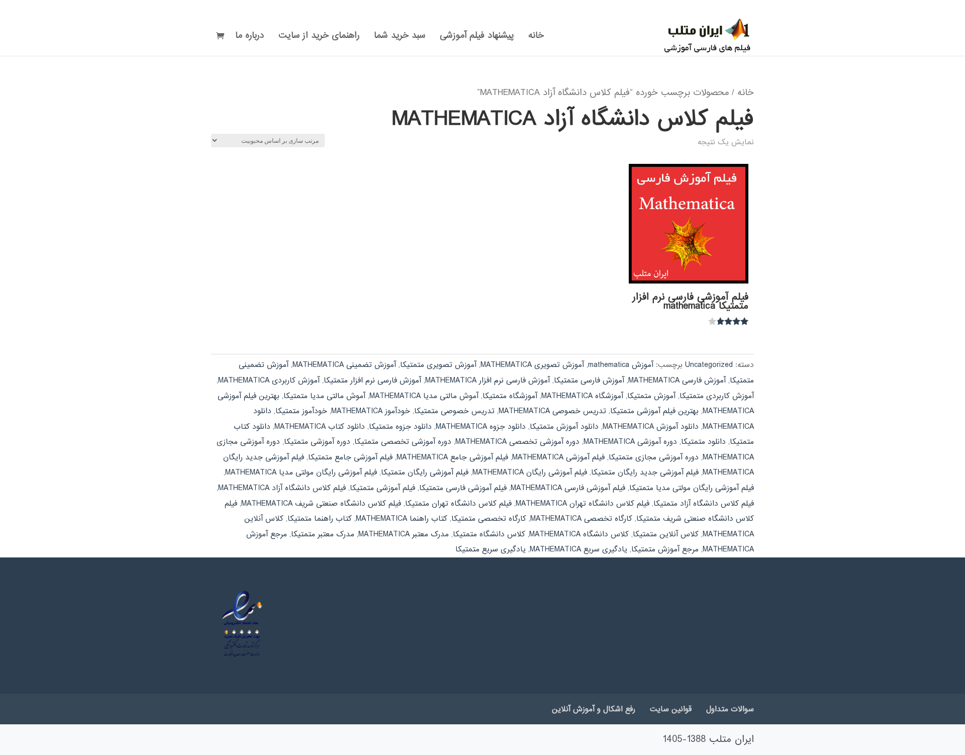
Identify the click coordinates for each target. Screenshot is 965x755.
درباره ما (249, 37)
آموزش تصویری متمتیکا (438, 365)
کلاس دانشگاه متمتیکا (489, 534)
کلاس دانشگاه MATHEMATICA (579, 534)
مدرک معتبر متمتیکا (322, 534)
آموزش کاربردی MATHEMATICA (269, 380)
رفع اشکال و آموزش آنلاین (593, 709)
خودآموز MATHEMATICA (370, 411)
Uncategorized (709, 365)
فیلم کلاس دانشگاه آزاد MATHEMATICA (282, 488)
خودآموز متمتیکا (301, 411)
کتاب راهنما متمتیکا (319, 519)
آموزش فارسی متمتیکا (589, 380)
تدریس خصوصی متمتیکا (454, 411)
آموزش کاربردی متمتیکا (717, 396)
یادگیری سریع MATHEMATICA (578, 549)
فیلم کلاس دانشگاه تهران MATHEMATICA (582, 504)
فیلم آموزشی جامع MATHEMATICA (452, 457)
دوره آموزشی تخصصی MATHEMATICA (517, 442)
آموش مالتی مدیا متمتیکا (324, 396)
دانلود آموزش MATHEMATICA (651, 427)
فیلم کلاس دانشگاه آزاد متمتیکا (703, 504)
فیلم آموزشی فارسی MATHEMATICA (568, 488)
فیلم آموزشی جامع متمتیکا (350, 457)
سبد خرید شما (399, 37)
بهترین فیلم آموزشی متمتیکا (654, 411)
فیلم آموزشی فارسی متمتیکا (463, 488)
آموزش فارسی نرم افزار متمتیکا (372, 380)
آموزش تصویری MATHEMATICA (532, 365)
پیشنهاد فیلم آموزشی (477, 37)
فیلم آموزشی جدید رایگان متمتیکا (645, 472)
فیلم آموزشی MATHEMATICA (558, 457)
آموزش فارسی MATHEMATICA (677, 380)
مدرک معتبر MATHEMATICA (403, 534)
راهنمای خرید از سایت (318, 37)
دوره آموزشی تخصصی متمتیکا (402, 442)
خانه (536, 37)
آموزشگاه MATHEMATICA (582, 396)
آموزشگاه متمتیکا (509, 396)
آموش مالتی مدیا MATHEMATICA (423, 396)
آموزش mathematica (620, 365)
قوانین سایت (671, 709)
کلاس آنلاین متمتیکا (666, 534)
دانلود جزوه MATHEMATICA (481, 427)
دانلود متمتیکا (703, 442)
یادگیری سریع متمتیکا (490, 549)
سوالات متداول (730, 709)
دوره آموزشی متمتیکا (317, 442)
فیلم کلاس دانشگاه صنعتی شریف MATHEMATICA (321, 504)
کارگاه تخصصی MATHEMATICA (581, 519)
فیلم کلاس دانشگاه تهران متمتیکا (458, 504)
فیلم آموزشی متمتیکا (382, 488)
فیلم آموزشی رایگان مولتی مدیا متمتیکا (691, 488)
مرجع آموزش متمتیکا (665, 549)
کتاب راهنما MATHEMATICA (401, 519)
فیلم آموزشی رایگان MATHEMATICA (529, 472)
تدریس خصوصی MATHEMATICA (552, 411)
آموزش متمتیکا (651, 396)
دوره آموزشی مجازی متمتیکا (654, 457)
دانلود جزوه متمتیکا (400, 427)
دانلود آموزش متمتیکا (564, 427)
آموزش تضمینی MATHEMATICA (344, 365)
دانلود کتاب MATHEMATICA (319, 427)
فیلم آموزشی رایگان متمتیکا (424, 472)
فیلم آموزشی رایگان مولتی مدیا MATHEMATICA (301, 472)
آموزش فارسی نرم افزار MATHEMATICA (487, 380)
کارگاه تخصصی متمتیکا (488, 519)
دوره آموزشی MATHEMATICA (630, 442)
